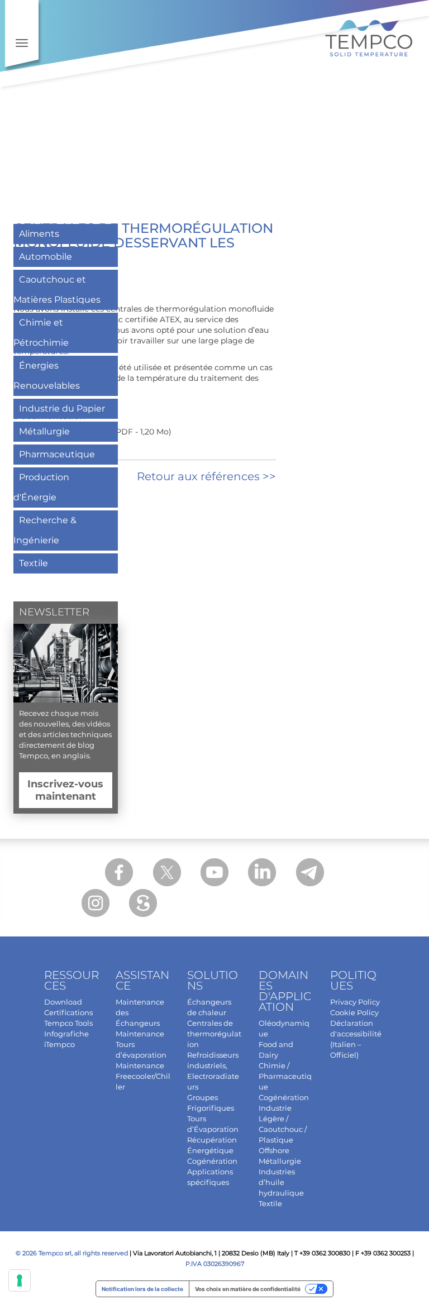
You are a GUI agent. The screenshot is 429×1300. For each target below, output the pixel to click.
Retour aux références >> (206, 476)
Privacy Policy (355, 1001)
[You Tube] (214, 872)
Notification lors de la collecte (142, 1288)
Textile (33, 563)
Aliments (39, 233)
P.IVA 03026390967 (214, 1264)
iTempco (59, 1044)
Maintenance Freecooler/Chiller (143, 1076)
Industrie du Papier (62, 408)
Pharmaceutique (57, 454)
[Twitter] (167, 872)
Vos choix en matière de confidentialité (248, 1288)
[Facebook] (119, 872)
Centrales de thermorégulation (214, 1034)
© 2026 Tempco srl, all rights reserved (72, 1253)
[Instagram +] (95, 903)
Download (63, 1001)
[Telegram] (310, 872)
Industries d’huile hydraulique (281, 1182)
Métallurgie (44, 431)
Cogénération (212, 1160)
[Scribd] (143, 903)
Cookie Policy (354, 1012)
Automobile (45, 256)
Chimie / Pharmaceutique (285, 1076)
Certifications (68, 1012)
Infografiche (66, 1033)
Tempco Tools (68, 1023)
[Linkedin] (262, 872)
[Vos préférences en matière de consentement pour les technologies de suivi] (19, 1280)
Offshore (274, 1150)
